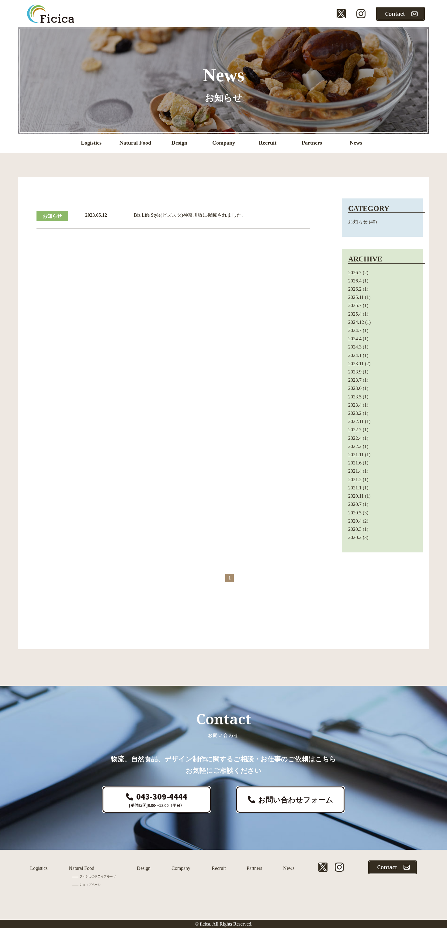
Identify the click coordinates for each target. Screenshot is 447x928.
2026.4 (355, 280)
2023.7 (355, 380)
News (288, 868)
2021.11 (356, 454)
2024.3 (355, 346)
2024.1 (355, 355)
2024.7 (355, 330)
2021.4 (355, 471)
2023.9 (355, 371)
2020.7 (355, 504)
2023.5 (355, 396)
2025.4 (355, 314)
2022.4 (355, 438)
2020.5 (355, 512)
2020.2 (355, 537)
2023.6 (355, 388)
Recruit (219, 868)
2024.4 (355, 338)
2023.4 (355, 405)
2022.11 (356, 421)
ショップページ (90, 884)
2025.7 (355, 305)
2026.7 (355, 272)
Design (144, 868)
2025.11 (356, 297)
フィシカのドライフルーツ (97, 876)
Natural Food (81, 868)
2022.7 (355, 429)
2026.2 (355, 289)
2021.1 (355, 487)
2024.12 (356, 322)
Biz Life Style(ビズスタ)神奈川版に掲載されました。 (190, 215)
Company (181, 868)
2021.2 (355, 479)
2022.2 (355, 446)
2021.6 (355, 462)
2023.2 (355, 413)
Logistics (38, 868)
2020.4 (355, 521)
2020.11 (356, 496)
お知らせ (52, 216)
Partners (254, 868)
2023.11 (356, 363)
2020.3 (355, 529)
